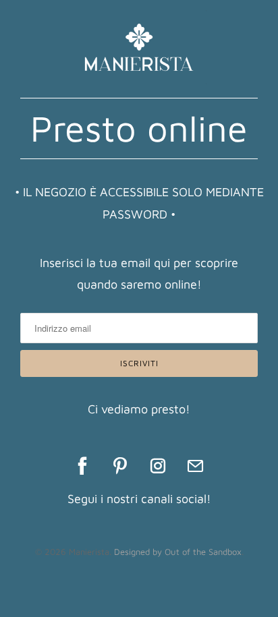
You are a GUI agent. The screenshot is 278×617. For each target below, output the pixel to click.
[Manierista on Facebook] (82, 465)
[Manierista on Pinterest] (120, 465)
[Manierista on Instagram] (157, 465)
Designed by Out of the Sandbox (178, 551)
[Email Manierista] (195, 465)
